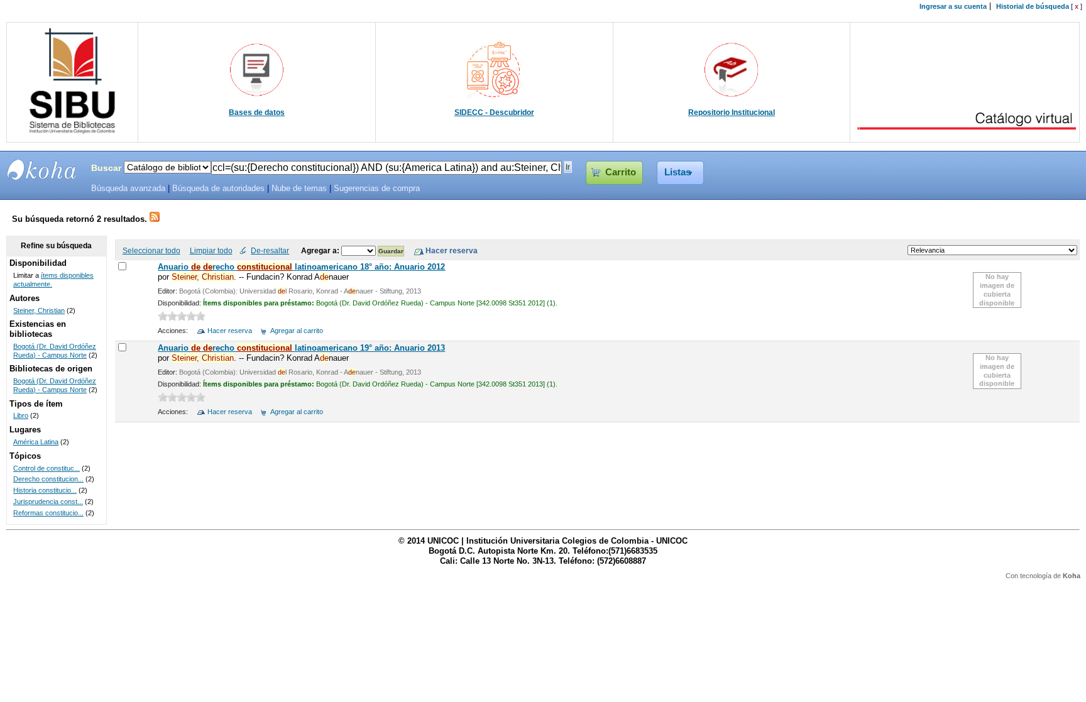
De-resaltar (270, 250)
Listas (677, 172)
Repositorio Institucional (731, 112)
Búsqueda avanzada (128, 188)
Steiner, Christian (39, 310)
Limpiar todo (211, 250)
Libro (20, 415)
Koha (1071, 575)
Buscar (106, 168)
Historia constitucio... (45, 490)
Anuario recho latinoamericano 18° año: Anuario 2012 (301, 266)
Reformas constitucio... (48, 513)
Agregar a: (321, 250)
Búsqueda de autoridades (218, 188)
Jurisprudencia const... (48, 501)
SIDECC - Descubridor (494, 112)
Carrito (620, 172)
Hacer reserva (229, 330)
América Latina (35, 442)
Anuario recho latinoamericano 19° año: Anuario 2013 (301, 348)
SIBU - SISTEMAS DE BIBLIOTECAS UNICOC (42, 169)
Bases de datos (257, 112)
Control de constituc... (46, 468)
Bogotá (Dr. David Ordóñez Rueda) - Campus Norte (54, 351)
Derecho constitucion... (48, 479)
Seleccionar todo (151, 250)
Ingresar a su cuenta (953, 6)
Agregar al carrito (296, 330)
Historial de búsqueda (1032, 6)
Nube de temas (299, 188)
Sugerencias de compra (377, 188)
